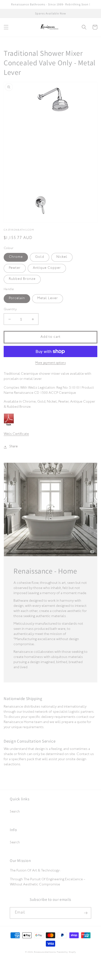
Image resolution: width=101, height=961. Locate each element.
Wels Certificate (16, 434)
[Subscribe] (85, 913)
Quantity (10, 309)
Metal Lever (47, 298)
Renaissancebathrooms (45, 952)
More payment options (50, 363)
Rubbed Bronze (22, 279)
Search (15, 812)
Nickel (61, 257)
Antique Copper (47, 268)
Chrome (16, 257)
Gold (39, 257)
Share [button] (13, 447)
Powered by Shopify (66, 952)
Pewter (15, 268)
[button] (6, 27)
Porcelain (17, 298)
